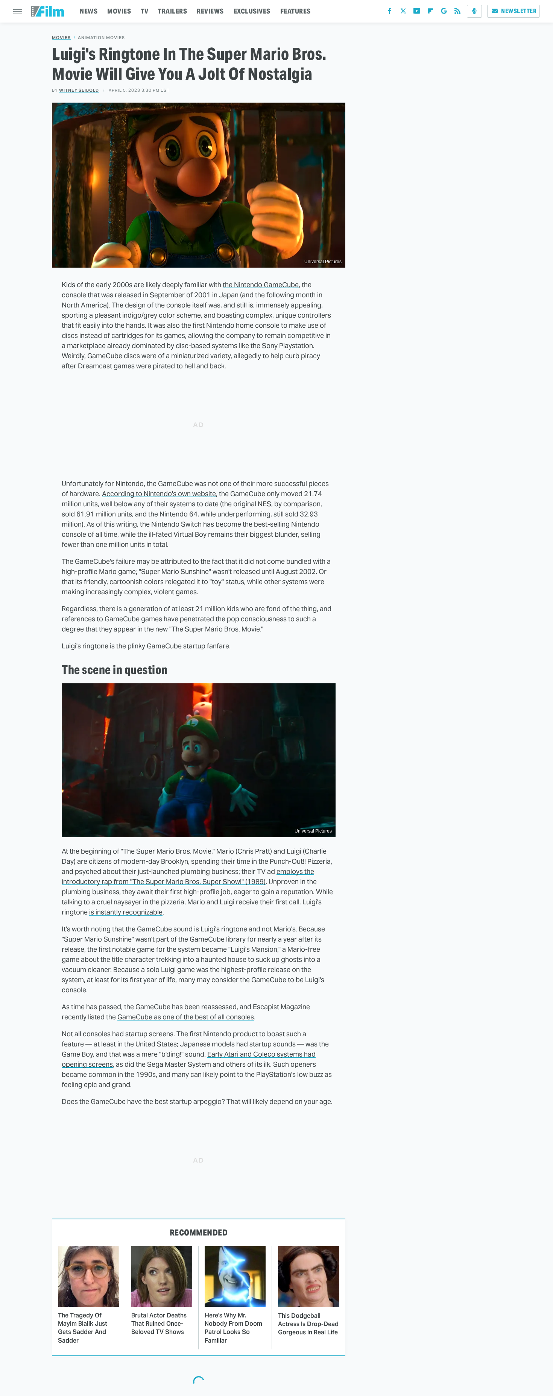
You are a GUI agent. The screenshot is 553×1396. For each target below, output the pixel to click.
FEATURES (295, 11)
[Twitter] (403, 12)
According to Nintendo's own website (159, 493)
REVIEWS (210, 11)
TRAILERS (172, 11)
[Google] (444, 12)
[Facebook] (390, 12)
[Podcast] (474, 11)
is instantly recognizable (126, 912)
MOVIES (119, 11)
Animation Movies (101, 37)
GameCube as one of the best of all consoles (185, 1017)
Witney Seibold (79, 90)
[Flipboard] (430, 12)
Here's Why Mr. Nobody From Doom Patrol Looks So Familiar (233, 1328)
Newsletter (518, 11)
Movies (61, 37)
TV (144, 11)
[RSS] (457, 12)
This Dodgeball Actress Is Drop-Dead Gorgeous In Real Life (308, 1324)
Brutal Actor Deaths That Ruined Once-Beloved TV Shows (159, 1323)
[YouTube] (417, 12)
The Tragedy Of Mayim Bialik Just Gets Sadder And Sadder (82, 1328)
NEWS (88, 11)
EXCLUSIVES (252, 11)
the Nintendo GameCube (261, 284)
